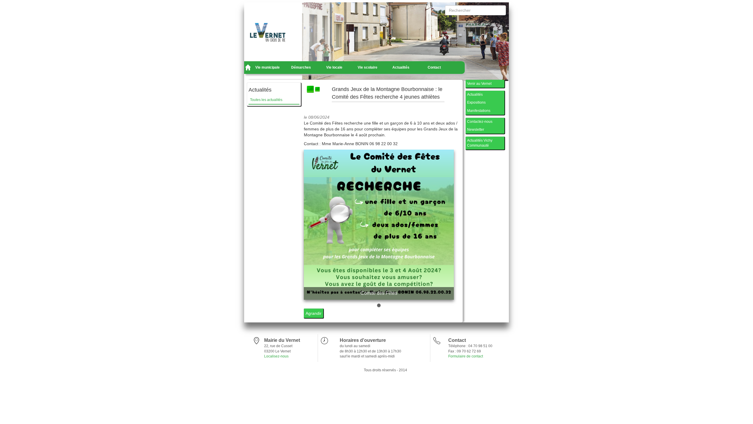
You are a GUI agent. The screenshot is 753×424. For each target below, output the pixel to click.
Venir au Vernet (479, 84)
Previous (311, 229)
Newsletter (475, 129)
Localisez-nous (276, 356)
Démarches (301, 67)
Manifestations (478, 111)
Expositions (476, 102)
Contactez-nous (479, 122)
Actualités (400, 67)
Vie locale (334, 67)
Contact (434, 67)
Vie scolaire (367, 67)
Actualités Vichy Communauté (479, 143)
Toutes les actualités (266, 100)
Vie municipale (267, 67)
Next (446, 229)
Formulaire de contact (465, 356)
